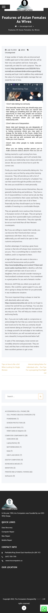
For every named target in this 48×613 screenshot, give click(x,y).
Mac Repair (6, 536)
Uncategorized (10, 53)
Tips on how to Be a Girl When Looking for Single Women (11, 367)
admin (23, 50)
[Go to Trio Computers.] (16, 26)
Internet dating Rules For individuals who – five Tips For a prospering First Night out (36, 368)
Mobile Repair (7, 540)
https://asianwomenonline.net (16, 303)
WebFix (39, 599)
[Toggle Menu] (3, 7)
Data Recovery (7, 528)
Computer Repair (8, 532)
